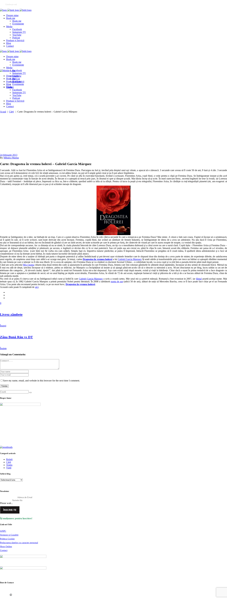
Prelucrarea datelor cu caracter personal (19, 542)
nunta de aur (117, 281)
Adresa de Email (8, 497)
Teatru (9, 465)
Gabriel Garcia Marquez (130, 259)
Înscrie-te (9, 510)
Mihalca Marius (11, 157)
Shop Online (6, 546)
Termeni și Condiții (9, 535)
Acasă (3, 111)
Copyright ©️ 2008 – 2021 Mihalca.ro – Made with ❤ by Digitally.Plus (31, 595)
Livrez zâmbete (11, 314)
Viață (8, 467)
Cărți (11, 111)
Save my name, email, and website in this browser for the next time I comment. (41, 380)
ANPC (3, 531)
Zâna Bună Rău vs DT (16, 337)
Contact (3, 550)
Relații (9, 459)
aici (36, 287)
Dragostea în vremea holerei (97, 259)
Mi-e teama (28, 264)
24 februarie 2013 (8, 155)
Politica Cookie (7, 538)
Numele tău (6, 500)
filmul (199, 278)
